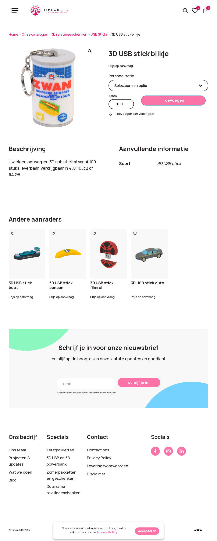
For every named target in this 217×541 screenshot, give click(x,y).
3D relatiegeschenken (69, 34)
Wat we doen (20, 472)
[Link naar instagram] (168, 451)
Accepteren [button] (147, 531)
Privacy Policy (99, 457)
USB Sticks (99, 34)
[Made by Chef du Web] (198, 529)
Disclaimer (96, 473)
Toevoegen (173, 100)
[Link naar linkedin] (181, 451)
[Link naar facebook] (155, 451)
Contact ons (98, 449)
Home (13, 34)
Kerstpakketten (60, 449)
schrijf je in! (139, 382)
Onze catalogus (35, 34)
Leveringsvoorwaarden (107, 465)
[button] (90, 51)
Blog (13, 480)
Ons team (17, 449)
